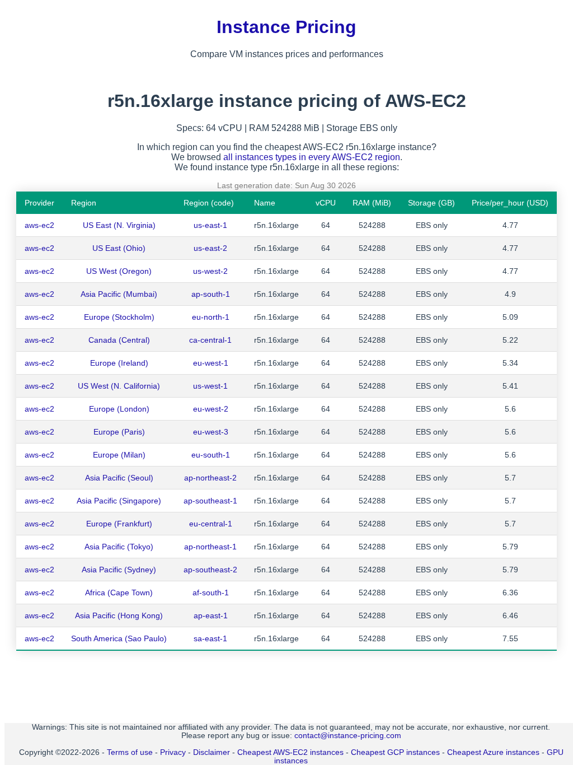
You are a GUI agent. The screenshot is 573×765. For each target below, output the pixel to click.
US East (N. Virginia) (119, 225)
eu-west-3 (210, 431)
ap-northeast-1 (210, 546)
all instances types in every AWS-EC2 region (311, 157)
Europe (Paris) (119, 431)
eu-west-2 (210, 408)
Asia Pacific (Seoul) (119, 477)
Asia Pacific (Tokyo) (118, 546)
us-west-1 (210, 385)
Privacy (173, 752)
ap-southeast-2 (210, 569)
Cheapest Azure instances (493, 752)
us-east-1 (210, 225)
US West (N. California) (119, 385)
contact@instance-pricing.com (347, 735)
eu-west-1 (210, 362)
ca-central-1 (210, 339)
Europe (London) (119, 408)
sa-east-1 (210, 638)
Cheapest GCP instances (395, 752)
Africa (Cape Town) (119, 592)
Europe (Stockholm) (119, 316)
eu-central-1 (210, 523)
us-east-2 (210, 248)
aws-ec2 (39, 225)
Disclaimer (211, 752)
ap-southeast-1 (210, 500)
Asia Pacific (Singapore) (119, 500)
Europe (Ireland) (119, 362)
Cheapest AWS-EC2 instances (290, 752)
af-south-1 (210, 592)
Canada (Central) (119, 339)
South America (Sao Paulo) (119, 638)
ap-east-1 (211, 615)
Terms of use (130, 752)
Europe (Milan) (119, 454)
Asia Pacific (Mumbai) (119, 294)
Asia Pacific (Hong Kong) (119, 615)
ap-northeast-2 (210, 477)
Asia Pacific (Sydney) (119, 569)
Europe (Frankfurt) (119, 523)
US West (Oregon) (119, 271)
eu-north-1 (210, 316)
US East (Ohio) (118, 248)
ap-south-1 (210, 294)
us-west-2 (210, 271)
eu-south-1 (210, 454)
